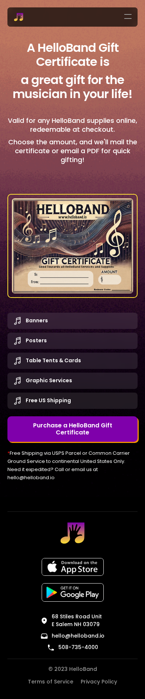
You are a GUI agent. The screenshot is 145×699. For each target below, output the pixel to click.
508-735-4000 (78, 647)
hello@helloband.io (31, 477)
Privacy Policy (99, 681)
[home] (17, 17)
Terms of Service (50, 681)
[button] (128, 17)
